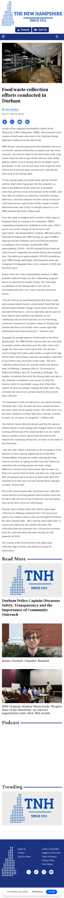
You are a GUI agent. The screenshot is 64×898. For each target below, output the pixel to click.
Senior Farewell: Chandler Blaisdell (25, 661)
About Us (22, 849)
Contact (21, 853)
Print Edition (47, 864)
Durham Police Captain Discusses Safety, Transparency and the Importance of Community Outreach (31, 607)
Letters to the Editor (50, 849)
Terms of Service (49, 857)
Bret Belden (12, 109)
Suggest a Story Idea (51, 853)
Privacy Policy (48, 860)
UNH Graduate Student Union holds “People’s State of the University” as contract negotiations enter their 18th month (32, 710)
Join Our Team (24, 857)
